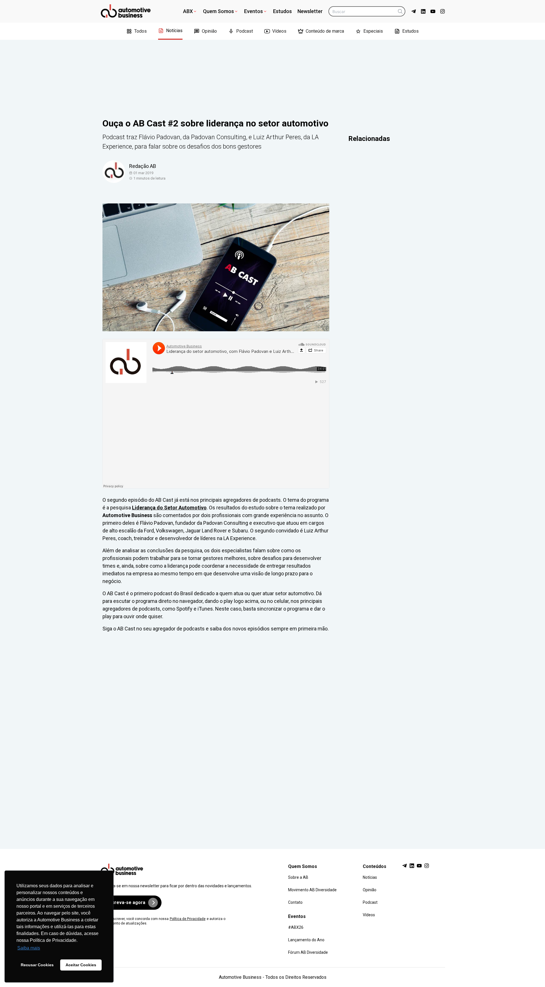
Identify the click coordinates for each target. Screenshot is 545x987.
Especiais (373, 31)
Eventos (253, 11)
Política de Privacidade (188, 919)
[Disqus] (272, 735)
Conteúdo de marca (325, 31)
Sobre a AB (298, 877)
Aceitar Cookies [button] (81, 965)
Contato (295, 902)
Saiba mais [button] (28, 948)
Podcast (244, 31)
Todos (140, 31)
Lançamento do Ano (306, 940)
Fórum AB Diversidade (308, 952)
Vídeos (279, 31)
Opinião (209, 31)
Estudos (282, 11)
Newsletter (310, 11)
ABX (188, 11)
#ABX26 (295, 927)
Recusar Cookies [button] (37, 965)
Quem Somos (218, 11)
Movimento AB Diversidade (312, 890)
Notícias (174, 30)
